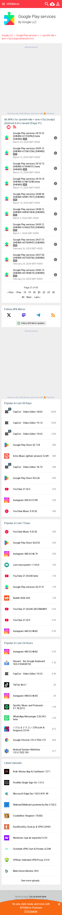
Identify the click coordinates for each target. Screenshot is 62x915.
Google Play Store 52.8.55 (26, 542)
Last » (37, 297)
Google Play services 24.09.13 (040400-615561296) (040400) (29, 150)
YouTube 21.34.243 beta (25, 575)
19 (29, 292)
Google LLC (29, 22)
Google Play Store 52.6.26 (26, 478)
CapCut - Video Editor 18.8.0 (27, 411)
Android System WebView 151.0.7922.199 (26, 751)
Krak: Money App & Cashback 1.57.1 (31, 771)
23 (48, 292)
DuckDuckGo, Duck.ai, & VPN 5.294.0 (32, 826)
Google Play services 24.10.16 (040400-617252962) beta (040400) (28, 136)
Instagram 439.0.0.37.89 (25, 500)
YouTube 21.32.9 (21, 620)
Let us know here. (38, 896)
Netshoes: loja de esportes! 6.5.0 (30, 837)
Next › (29, 297)
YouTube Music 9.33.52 (25, 511)
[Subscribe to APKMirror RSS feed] (53, 316)
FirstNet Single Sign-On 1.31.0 (28, 782)
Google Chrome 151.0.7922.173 (29, 740)
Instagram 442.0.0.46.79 (25, 553)
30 (53, 292)
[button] (8, 127)
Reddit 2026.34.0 (21, 598)
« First (10, 292)
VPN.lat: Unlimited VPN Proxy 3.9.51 (31, 859)
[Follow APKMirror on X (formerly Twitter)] (9, 316)
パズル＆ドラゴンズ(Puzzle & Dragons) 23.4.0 (29, 729)
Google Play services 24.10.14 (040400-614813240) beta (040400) (28, 181)
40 (23, 297)
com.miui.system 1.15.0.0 (26, 564)
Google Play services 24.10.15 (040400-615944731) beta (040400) (28, 166)
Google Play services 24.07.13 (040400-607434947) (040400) (29, 241)
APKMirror (13, 4)
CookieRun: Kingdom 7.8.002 (28, 815)
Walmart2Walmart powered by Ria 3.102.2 (34, 804)
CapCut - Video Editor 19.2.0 (27, 673)
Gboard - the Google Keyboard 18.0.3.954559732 (29, 663)
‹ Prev (18, 292)
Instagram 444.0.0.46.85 (25, 695)
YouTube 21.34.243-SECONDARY (30, 609)
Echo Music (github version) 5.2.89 (31, 456)
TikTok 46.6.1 (20, 684)
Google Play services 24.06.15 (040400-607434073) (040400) (29, 271)
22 (44, 292)
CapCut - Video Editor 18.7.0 (27, 467)
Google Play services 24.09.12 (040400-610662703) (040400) (29, 226)
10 (25, 292)
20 (34, 292)
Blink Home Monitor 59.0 (25, 871)
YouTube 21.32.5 (21, 489)
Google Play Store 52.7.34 (26, 444)
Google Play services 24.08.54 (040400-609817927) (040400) (29, 195)
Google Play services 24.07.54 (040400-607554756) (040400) (29, 256)
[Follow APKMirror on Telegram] (38, 316)
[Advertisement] (31, 80)
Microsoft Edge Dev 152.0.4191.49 (30, 793)
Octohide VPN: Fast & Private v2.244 (32, 848)
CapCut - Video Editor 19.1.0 (27, 422)
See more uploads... (31, 880)
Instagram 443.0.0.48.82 (25, 631)
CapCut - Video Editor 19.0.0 (27, 433)
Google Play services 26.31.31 (28, 587)
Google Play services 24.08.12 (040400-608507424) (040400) (29, 211)
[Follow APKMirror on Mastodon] (24, 316)
